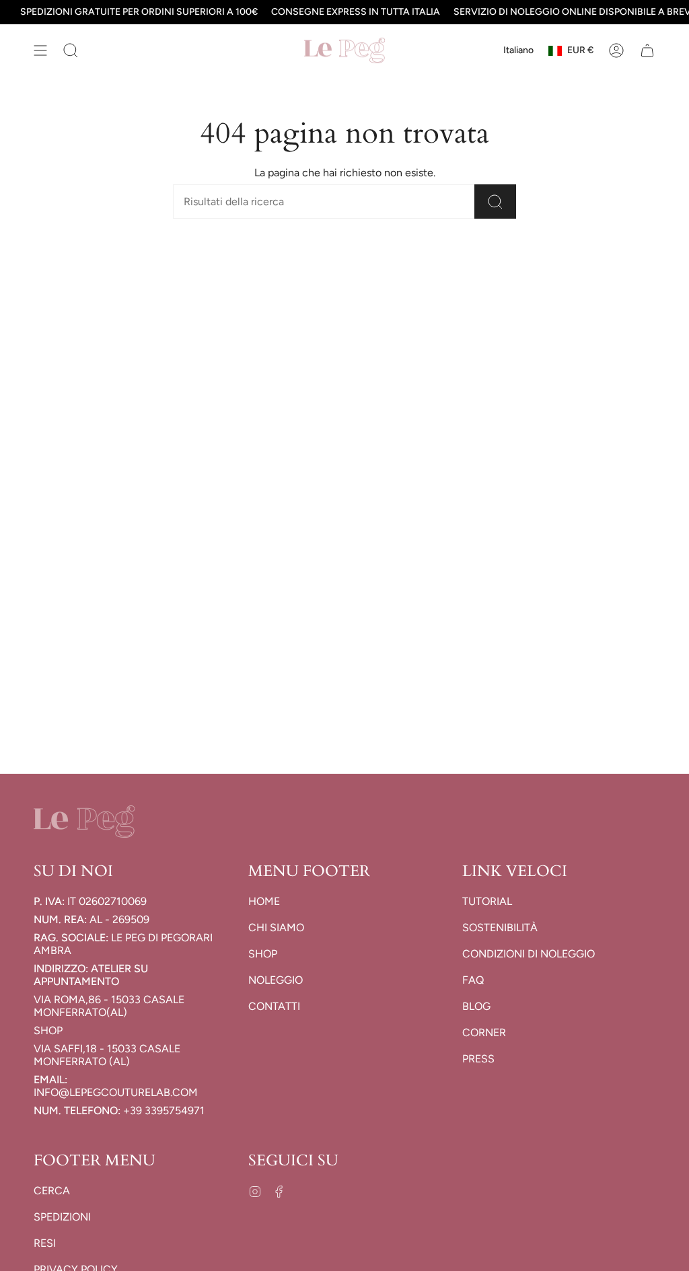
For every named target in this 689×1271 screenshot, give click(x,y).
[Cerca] (495, 201)
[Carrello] (647, 50)
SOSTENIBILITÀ (500, 927)
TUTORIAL (487, 901)
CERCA (52, 1190)
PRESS (478, 1058)
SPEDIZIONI (62, 1216)
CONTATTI (274, 1006)
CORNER (484, 1032)
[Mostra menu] (40, 50)
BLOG (476, 1006)
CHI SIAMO (276, 927)
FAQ (473, 980)
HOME (264, 901)
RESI (45, 1243)
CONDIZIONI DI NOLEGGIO (528, 953)
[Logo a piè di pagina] (84, 821)
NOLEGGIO (275, 980)
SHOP (262, 953)
